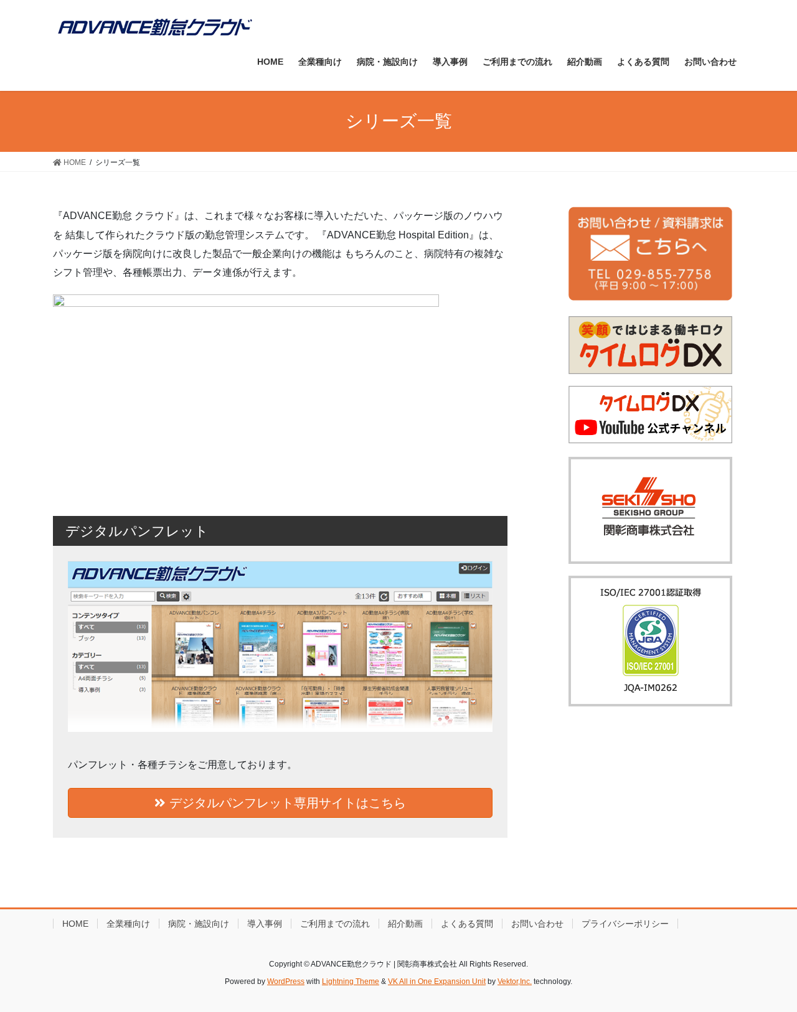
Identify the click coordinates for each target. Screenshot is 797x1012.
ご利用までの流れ (335, 924)
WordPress (285, 981)
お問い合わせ (537, 924)
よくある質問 (467, 924)
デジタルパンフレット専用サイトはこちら (286, 803)
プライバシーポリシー (625, 924)
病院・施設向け (198, 924)
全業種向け (128, 924)
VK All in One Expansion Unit (437, 981)
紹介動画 (405, 924)
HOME (75, 924)
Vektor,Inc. (515, 981)
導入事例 (264, 924)
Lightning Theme (350, 981)
